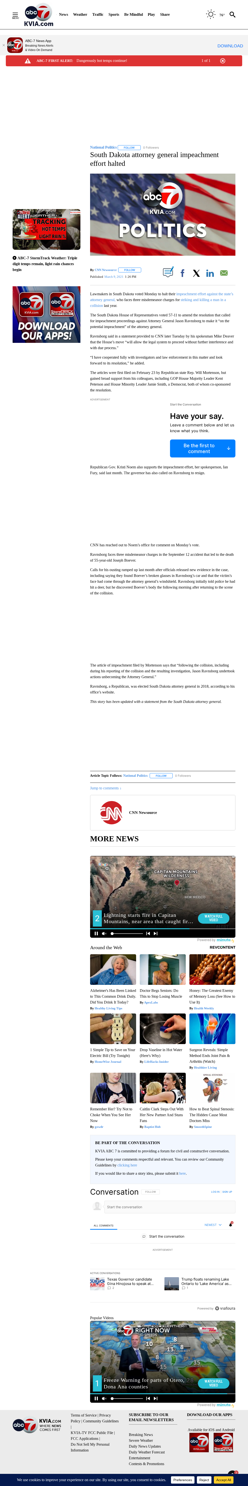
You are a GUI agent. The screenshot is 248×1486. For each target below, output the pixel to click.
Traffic (97, 14)
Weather (80, 14)
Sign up (227, 1191)
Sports (113, 14)
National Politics (135, 775)
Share (165, 14)
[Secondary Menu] (19, 15)
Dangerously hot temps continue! (102, 61)
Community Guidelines (101, 1421)
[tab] (103, 1225)
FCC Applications (84, 1438)
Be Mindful (133, 14)
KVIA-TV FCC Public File (92, 1433)
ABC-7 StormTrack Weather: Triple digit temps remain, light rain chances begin (45, 264)
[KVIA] (38, 14)
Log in (215, 1191)
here (182, 1173)
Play (151, 14)
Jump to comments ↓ (106, 788)
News (63, 14)
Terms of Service (84, 1415)
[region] (162, 1250)
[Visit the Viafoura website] (225, 1308)
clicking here (127, 1165)
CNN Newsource (106, 270)
